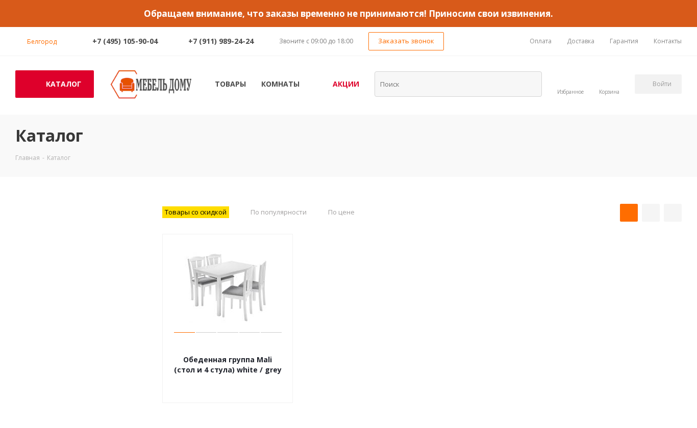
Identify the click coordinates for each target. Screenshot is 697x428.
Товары (230, 84)
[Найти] (527, 83)
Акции (346, 84)
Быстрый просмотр (228, 344)
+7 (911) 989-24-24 (221, 41)
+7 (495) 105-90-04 (125, 41)
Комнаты (280, 84)
